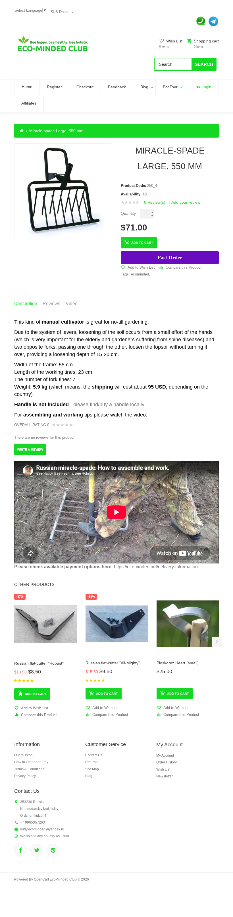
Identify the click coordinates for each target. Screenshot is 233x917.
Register (54, 87)
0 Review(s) (154, 202)
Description (25, 303)
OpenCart (41, 879)
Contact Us (93, 755)
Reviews (51, 303)
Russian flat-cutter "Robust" (39, 663)
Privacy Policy (25, 776)
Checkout (84, 87)
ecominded (140, 274)
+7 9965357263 (32, 822)
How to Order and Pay (31, 762)
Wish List (163, 769)
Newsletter (164, 776)
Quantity (128, 213)
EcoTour (170, 87)
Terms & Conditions (29, 769)
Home (27, 86)
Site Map (92, 769)
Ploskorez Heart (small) (178, 663)
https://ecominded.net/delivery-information (156, 566)
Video (72, 303)
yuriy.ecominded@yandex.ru (42, 829)
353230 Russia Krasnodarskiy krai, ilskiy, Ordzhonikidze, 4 (39, 809)
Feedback (117, 87)
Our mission (23, 755)
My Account (165, 755)
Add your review (185, 202)
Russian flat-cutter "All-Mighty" (113, 663)
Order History (166, 762)
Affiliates (28, 103)
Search (204, 64)
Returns (91, 762)
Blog (144, 87)
